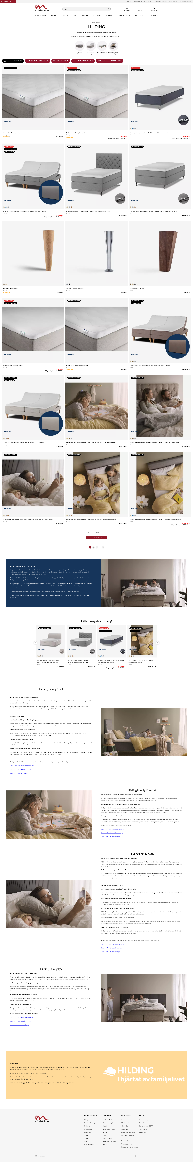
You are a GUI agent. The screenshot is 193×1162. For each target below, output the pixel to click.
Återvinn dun (125, 1141)
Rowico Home (107, 1138)
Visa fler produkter (96, 537)
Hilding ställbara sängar (83, 61)
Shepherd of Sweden (109, 1141)
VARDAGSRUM (40, 15)
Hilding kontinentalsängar (37, 61)
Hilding (105, 1132)
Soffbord (87, 1135)
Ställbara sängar (89, 1144)
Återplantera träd (126, 1144)
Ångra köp (142, 1132)
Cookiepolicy (143, 1120)
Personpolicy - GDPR (146, 1126)
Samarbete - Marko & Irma (129, 1147)
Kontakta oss (143, 1123)
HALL (75, 15)
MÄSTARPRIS (139, 15)
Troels (105, 1144)
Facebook (140, 1156)
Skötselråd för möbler (128, 1132)
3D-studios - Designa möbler (127, 1136)
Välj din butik (6, 1)
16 (103, 547)
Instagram (155, 1156)
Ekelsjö (105, 1126)
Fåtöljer (86, 1120)
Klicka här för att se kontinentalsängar (22, 765)
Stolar (86, 1141)
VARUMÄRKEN (124, 15)
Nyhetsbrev (173, 1)
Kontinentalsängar (90, 1123)
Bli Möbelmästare (186, 1)
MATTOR (85, 15)
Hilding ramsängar (60, 61)
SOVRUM (65, 15)
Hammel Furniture (109, 1129)
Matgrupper (88, 1129)
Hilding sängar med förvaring (109, 61)
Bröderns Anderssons (110, 1120)
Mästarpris (124, 1129)
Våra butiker (143, 1129)
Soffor (86, 1138)
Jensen (105, 1135)
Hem (93, 22)
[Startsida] (42, 7)
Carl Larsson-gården (109, 1123)
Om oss (164, 1)
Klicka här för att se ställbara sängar (21, 769)
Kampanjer (153, 15)
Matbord (87, 1126)
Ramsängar (87, 1132)
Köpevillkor (124, 1126)
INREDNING (96, 15)
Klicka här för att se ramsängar (19, 773)
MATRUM (54, 15)
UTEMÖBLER (110, 15)
